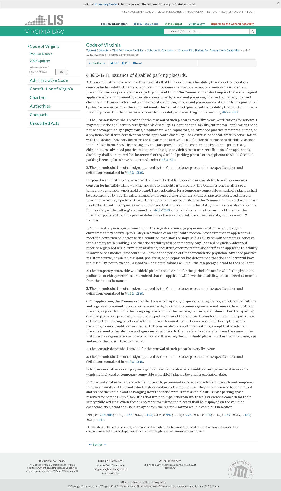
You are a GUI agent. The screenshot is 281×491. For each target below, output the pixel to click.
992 (169, 414)
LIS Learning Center (105, 4)
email (139, 63)
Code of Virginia (44, 46)
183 (247, 414)
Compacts (39, 114)
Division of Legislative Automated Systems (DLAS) (185, 486)
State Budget (173, 23)
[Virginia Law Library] (77, 471)
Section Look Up (39, 66)
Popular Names (41, 54)
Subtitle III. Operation (160, 50)
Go (61, 72)
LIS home (212, 12)
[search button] (252, 31)
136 (129, 414)
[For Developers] (174, 467)
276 (189, 414)
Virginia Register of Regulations (111, 469)
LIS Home (124, 482)
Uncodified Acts (44, 123)
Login (250, 12)
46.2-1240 (230, 112)
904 (110, 414)
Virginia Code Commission (111, 465)
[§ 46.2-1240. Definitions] (90, 63)
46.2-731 (168, 159)
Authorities (40, 106)
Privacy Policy (194, 12)
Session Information (114, 23)
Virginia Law (197, 23)
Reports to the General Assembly (232, 23)
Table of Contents (97, 50)
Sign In (215, 486)
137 (228, 414)
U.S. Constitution (111, 473)
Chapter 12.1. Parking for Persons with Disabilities (209, 50)
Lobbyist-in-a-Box (140, 482)
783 (103, 414)
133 (149, 414)
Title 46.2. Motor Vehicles (128, 50)
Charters (38, 97)
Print (116, 63)
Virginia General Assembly (138, 12)
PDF (127, 63)
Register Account (232, 12)
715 (208, 414)
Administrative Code (49, 79)
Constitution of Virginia (51, 88)
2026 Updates (40, 61)
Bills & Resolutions (146, 23)
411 (101, 419)
